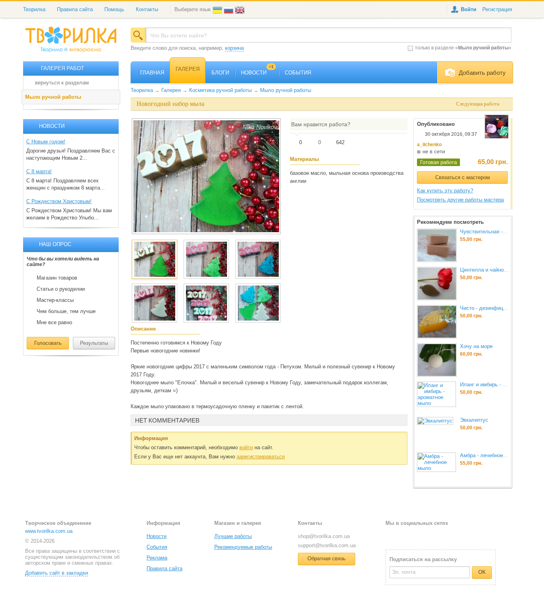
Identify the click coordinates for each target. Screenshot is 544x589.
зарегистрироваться (261, 457)
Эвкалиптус (474, 420)
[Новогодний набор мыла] (206, 176)
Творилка (34, 9)
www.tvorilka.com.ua (48, 531)
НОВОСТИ (257, 73)
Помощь (114, 9)
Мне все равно (54, 322)
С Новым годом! (45, 142)
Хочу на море (476, 346)
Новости (156, 536)
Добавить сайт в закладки (56, 573)
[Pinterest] (430, 536)
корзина (234, 48)
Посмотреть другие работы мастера (460, 200)
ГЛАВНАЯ (152, 73)
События (157, 547)
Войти (468, 9)
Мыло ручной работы (53, 97)
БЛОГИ (220, 73)
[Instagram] (417, 536)
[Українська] (218, 9)
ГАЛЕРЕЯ (188, 69)
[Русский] (229, 9)
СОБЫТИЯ (298, 73)
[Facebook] (391, 536)
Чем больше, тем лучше (66, 311)
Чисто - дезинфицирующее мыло (500, 308)
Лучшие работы (233, 536)
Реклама (157, 558)
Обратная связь (326, 559)
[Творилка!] (75, 43)
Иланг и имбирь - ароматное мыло (501, 384)
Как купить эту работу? (445, 191)
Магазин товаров (57, 278)
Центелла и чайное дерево (492, 270)
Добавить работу (482, 72)
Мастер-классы (55, 300)
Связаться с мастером (462, 177)
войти (246, 447)
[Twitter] (404, 536)
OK (482, 572)
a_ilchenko (429, 144)
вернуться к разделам (62, 83)
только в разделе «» (463, 48)
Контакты (147, 9)
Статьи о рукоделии (61, 289)
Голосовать (48, 343)
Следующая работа (477, 104)
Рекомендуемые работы (243, 547)
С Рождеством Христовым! (59, 201)
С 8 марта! (39, 171)
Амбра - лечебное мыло (489, 455)
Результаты (94, 343)
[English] (240, 9)
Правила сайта (75, 9)
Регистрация (497, 9)
